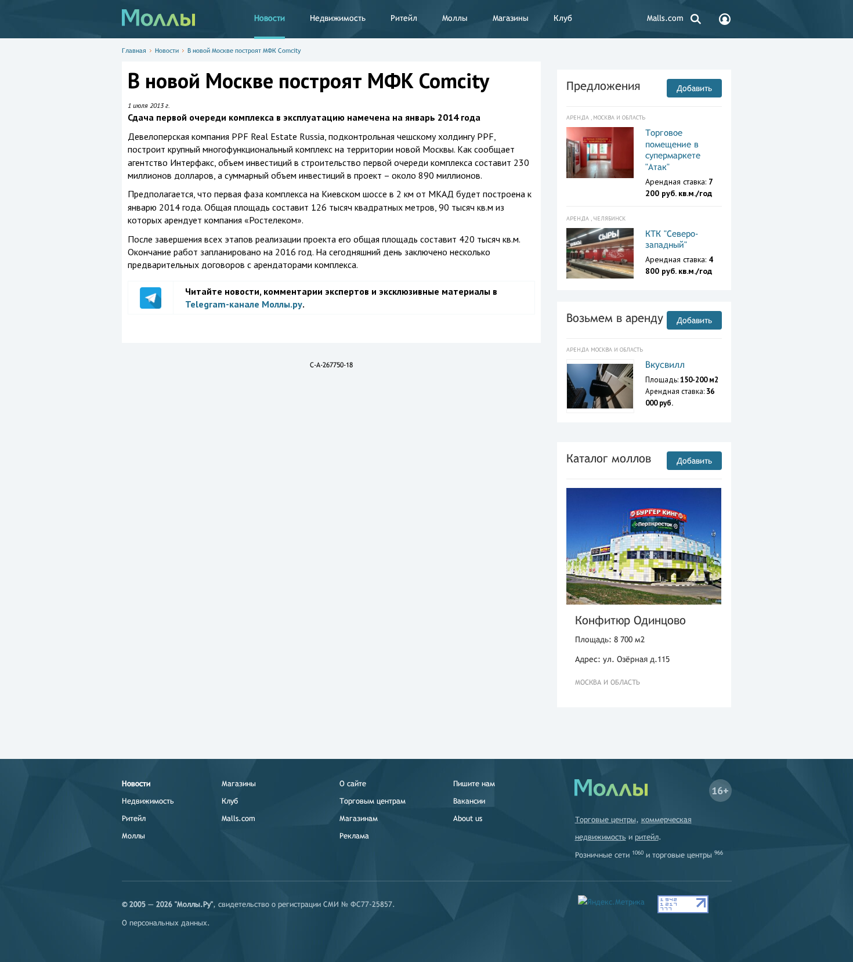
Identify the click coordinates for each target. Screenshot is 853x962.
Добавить (694, 88)
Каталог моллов (608, 458)
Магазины (511, 18)
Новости (269, 18)
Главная (134, 50)
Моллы (455, 18)
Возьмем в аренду (614, 317)
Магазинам (358, 818)
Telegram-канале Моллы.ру (243, 304)
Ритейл (404, 18)
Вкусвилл (665, 364)
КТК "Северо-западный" (672, 239)
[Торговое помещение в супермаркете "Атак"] (600, 152)
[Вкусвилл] (600, 386)
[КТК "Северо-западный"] (600, 253)
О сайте (352, 783)
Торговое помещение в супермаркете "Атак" (672, 150)
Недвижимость (338, 18)
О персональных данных (164, 922)
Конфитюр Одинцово (630, 620)
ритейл (647, 837)
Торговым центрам (372, 801)
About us (467, 818)
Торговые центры (605, 819)
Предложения (603, 85)
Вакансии (469, 801)
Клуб (563, 18)
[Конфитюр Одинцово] (644, 546)
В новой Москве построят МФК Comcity (244, 50)
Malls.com (665, 18)
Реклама (354, 835)
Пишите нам (474, 783)
